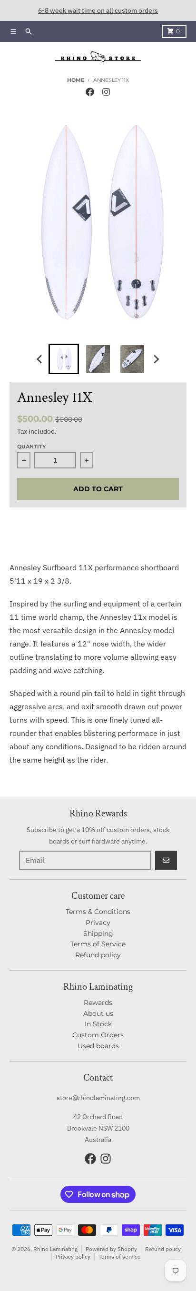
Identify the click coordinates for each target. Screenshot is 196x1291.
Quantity (31, 446)
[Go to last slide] (40, 358)
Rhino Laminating (55, 1248)
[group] (64, 359)
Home (75, 80)
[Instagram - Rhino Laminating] (106, 92)
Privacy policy (73, 1256)
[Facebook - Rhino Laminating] (90, 92)
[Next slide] (156, 358)
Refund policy (163, 1248)
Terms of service (119, 1256)
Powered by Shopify (111, 1248)
